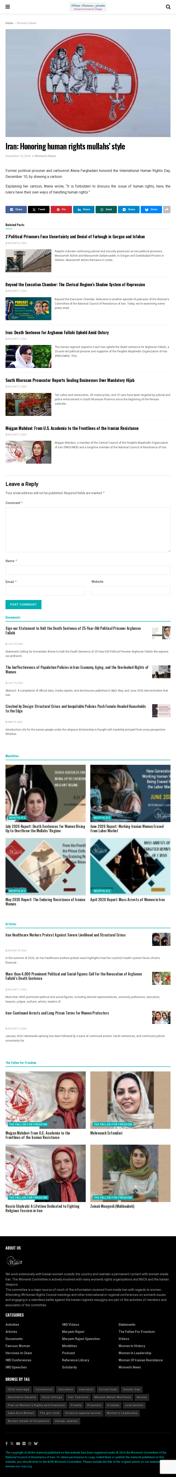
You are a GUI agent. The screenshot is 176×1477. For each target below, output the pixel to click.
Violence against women (83, 1413)
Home (9, 23)
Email (11, 582)
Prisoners (94, 1405)
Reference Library (75, 1360)
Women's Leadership (122, 1413)
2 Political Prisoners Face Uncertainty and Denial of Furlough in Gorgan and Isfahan (75, 236)
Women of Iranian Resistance (140, 1360)
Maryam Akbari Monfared (112, 1397)
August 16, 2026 (17, 1028)
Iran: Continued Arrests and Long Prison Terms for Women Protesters (57, 1013)
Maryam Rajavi (73, 1331)
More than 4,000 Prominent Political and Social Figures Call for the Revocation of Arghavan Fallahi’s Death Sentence (74, 976)
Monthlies (17, 818)
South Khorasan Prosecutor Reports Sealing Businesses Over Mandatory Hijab (70, 380)
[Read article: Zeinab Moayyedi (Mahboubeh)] (130, 1173)
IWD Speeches (16, 1367)
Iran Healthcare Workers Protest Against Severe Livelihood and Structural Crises (66, 935)
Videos (123, 1339)
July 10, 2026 (15, 644)
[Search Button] (168, 7)
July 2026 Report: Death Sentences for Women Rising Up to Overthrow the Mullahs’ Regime (45, 828)
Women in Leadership (134, 1353)
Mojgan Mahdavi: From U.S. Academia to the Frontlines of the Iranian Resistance (72, 428)
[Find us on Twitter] (12, 1443)
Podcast (68, 1353)
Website (97, 581)
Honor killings (52, 1397)
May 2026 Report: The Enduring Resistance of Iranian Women (45, 902)
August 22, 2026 (17, 243)
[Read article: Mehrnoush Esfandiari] (130, 1100)
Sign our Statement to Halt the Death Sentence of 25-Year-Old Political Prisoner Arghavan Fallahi (73, 630)
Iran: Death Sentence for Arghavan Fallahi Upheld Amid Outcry (57, 332)
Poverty (76, 1405)
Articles (11, 1331)
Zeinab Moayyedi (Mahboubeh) (112, 1206)
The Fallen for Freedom (28, 1124)
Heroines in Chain (19, 1353)
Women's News (26, 23)
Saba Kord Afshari (21, 1413)
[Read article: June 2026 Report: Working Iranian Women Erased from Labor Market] (130, 793)
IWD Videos (70, 1324)
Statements (126, 1324)
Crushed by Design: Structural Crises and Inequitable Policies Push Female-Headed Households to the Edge (76, 708)
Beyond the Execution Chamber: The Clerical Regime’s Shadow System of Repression (75, 284)
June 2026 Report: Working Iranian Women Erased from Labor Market (127, 828)
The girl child (49, 1413)
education (65, 1389)
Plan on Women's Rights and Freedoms (36, 1405)
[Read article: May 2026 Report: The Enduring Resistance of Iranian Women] (46, 866)
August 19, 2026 (17, 950)
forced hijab (108, 1389)
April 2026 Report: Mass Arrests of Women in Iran (127, 899)
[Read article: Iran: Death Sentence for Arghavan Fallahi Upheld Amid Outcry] (28, 356)
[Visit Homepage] (88, 6)
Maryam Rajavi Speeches (81, 1339)
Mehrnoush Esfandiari (106, 1133)
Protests (113, 1405)
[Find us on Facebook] (7, 1443)
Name (11, 561)
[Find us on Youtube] (18, 1443)
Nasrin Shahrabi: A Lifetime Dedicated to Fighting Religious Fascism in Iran (43, 1208)
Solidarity (69, 1367)
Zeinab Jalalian (66, 1421)
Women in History (131, 1346)
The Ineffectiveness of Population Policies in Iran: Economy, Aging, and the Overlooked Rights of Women (77, 669)
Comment (14, 503)
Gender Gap (131, 1389)
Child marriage (18, 1389)
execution (86, 1389)
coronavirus (43, 1389)
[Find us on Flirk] (24, 1443)
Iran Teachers (78, 1397)
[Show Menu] (8, 7)
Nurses (142, 1397)
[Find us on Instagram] (29, 1443)
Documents (14, 1339)
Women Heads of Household (28, 1421)
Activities (12, 1324)
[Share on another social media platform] (166, 209)
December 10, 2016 (18, 156)
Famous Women (18, 1346)
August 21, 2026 (17, 291)
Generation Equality (22, 1397)
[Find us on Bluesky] (36, 1443)
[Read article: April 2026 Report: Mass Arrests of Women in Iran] (130, 866)
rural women (134, 1405)
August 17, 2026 (17, 989)
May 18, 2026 (15, 722)
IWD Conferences (18, 1360)
